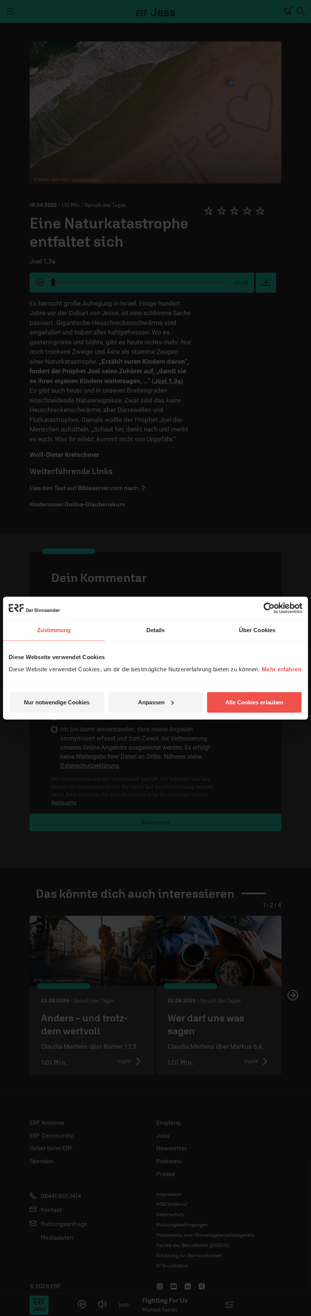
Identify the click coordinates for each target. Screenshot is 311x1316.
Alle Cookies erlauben (254, 702)
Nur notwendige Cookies (57, 702)
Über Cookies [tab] (257, 630)
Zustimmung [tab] (54, 630)
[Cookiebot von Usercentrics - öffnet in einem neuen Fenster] (269, 608)
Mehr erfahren (282, 669)
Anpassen (151, 702)
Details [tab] (155, 630)
